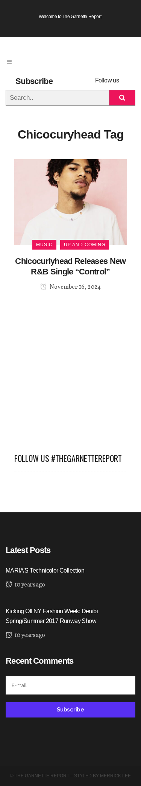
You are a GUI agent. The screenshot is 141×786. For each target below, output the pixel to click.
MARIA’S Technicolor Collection (45, 570)
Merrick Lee (115, 775)
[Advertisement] (70, 367)
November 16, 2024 (75, 287)
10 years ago (29, 585)
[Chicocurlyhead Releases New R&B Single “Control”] (70, 201)
